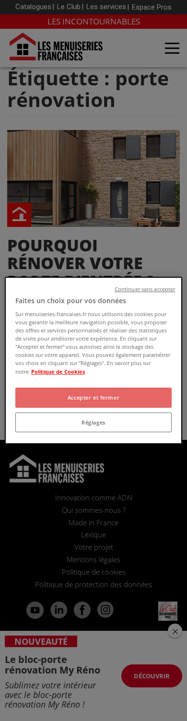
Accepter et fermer (93, 397)
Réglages (93, 422)
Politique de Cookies (58, 371)
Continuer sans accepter (145, 289)
